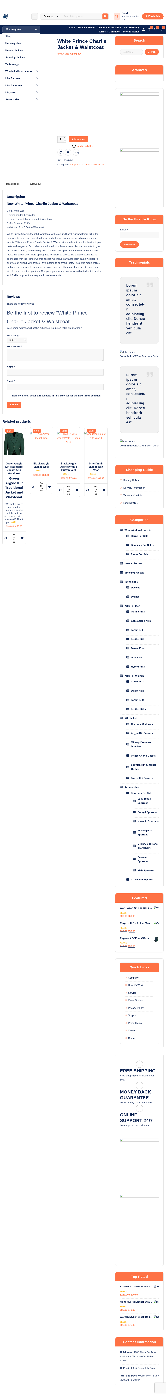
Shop (8, 36)
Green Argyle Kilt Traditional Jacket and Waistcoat (14, 468)
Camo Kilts (137, 681)
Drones (135, 596)
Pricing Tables (131, 31)
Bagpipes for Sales (142, 545)
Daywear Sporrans (142, 859)
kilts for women (14, 85)
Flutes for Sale (139, 554)
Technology (12, 64)
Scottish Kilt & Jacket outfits (143, 766)
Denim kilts (137, 648)
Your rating (13, 335)
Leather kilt (137, 639)
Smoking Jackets (15, 57)
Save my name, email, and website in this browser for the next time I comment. (57, 395)
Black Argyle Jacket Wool (41, 465)
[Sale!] (14, 443)
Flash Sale (154, 16)
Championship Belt (142, 879)
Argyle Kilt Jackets (142, 733)
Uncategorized (13, 43)
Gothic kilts (138, 611)
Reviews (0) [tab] (34, 183)
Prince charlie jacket (93, 164)
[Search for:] (131, 52)
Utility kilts (137, 657)
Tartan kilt (137, 630)
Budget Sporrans (147, 812)
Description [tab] (13, 183)
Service (132, 992)
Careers (132, 1030)
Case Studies (135, 1000)
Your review (14, 346)
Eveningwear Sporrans (145, 832)
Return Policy (131, 27)
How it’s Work (135, 985)
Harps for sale (139, 536)
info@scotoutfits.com (143, 1368)
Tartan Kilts (137, 699)
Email (11, 381)
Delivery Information (109, 27)
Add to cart (78, 139)
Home (72, 27)
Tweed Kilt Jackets (142, 778)
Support (132, 1015)
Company (133, 977)
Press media (135, 1023)
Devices (135, 587)
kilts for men (12, 78)
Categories (15, 29)
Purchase (14, 538)
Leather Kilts (138, 709)
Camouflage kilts (141, 620)
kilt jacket (10, 92)
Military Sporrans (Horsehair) (147, 845)
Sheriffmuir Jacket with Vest (96, 466)
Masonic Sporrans (148, 821)
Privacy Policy (86, 27)
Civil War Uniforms (142, 724)
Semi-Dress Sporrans (144, 800)
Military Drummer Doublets (141, 744)
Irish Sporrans (145, 870)
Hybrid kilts (138, 666)
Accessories (12, 99)
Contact (132, 1038)
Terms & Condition (109, 31)
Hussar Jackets (14, 50)
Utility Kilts (137, 690)
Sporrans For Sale (141, 793)
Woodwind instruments (18, 71)
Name (11, 366)
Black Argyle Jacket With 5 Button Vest (68, 466)
